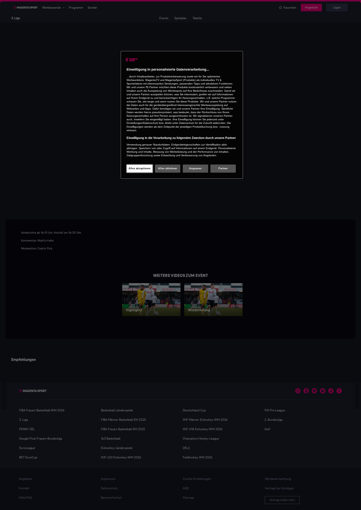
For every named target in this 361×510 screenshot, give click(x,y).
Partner (223, 168)
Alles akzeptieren (140, 168)
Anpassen (195, 168)
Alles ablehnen (167, 168)
